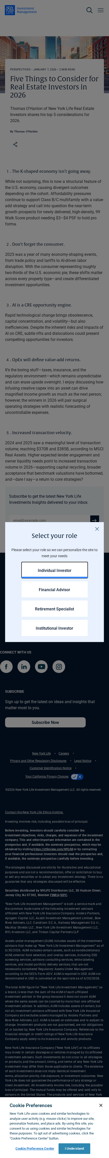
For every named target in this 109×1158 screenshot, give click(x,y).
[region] (54, 1127)
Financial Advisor (54, 589)
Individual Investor (54, 570)
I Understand (74, 1148)
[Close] (97, 528)
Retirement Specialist (54, 608)
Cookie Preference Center (34, 1148)
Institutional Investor (54, 628)
